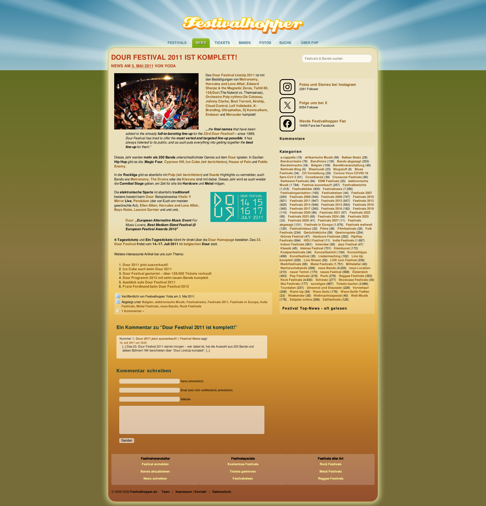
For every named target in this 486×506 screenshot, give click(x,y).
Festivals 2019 (363, 209)
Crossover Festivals (347, 177)
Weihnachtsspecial (328, 295)
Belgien (147, 302)
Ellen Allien (148, 205)
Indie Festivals (343, 240)
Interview (322, 244)
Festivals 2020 (300, 212)
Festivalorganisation (295, 193)
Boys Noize (123, 209)
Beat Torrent (241, 101)
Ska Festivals (290, 283)
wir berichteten (214, 162)
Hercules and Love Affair (225, 84)
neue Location (359, 268)
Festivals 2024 (328, 216)
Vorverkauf (361, 287)
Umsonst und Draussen (324, 287)
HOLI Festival (314, 240)
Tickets (222, 42)
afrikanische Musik (319, 157)
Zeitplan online (301, 299)
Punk (324, 275)
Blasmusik (316, 169)
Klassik (285, 248)
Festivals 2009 (331, 197)
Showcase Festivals (353, 279)
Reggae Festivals (351, 275)
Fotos (265, 42)
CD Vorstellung (313, 173)
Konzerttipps (357, 252)
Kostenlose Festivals (243, 464)
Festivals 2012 (331, 201)
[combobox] (337, 58)
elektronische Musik (170, 302)
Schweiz (322, 279)
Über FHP (309, 42)
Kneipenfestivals (292, 252)
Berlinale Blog (290, 169)
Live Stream (312, 260)
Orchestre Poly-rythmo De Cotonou (234, 96)
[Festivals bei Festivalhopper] (243, 19)
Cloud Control (217, 106)
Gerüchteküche (315, 232)
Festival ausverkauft (317, 185)
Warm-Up (297, 291)
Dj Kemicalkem (255, 110)
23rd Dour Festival (218, 133)
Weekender (296, 295)
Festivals (177, 42)
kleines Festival (311, 248)
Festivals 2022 (360, 212)
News (201, 42)
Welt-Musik (359, 295)
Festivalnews (196, 302)
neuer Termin (299, 272)
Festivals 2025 (358, 216)
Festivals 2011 (218, 302)
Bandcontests (290, 161)
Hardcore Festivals (326, 236)
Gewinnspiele (345, 232)
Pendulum (141, 201)
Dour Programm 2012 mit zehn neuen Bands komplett (165, 277)
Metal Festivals (147, 306)
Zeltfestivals (332, 299)
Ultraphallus (231, 110)
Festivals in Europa (244, 302)
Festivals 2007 (361, 193)
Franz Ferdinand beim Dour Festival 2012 (156, 286)
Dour (232, 157)
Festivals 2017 (300, 209)
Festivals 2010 (363, 197)
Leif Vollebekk (240, 106)
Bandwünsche (291, 165)
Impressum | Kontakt (191, 491)
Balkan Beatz (351, 157)
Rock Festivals (190, 306)
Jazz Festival (347, 244)
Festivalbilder (302, 189)
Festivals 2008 (300, 197)
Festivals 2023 (298, 216)
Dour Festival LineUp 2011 (233, 75)
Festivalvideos (300, 228)
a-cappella (288, 157)
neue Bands (169, 306)
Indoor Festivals (292, 244)
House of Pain (240, 162)
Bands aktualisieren (155, 471)
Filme (324, 228)
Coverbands (314, 177)
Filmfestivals (347, 228)
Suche (285, 42)
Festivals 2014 (300, 205)
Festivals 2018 (331, 209)
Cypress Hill (174, 162)
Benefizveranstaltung (348, 165)
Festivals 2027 (328, 220)
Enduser (212, 114)
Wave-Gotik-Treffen (355, 291)
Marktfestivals (290, 264)
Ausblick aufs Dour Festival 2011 (149, 282)
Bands (245, 42)
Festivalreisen (332, 193)
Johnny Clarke (217, 101)
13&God (212, 92)
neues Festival (330, 272)
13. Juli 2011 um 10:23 (133, 343)
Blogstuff (340, 169)
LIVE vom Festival (343, 260)
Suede (214, 174)
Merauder (234, 114)
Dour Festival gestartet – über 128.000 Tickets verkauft (167, 273)
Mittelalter (353, 264)
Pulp (171, 174)
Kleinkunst (342, 248)
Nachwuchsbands (293, 268)
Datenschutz (221, 491)
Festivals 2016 (363, 205)
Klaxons (188, 179)
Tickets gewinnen (243, 471)
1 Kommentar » (133, 311)
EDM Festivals (328, 181)
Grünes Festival (291, 236)
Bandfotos (318, 161)
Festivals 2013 (363, 201)
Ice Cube (193, 162)
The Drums (159, 179)
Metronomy (248, 79)
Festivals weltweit (359, 224)
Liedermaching (329, 256)
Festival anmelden (155, 464)
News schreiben (155, 478)
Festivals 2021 (330, 212)
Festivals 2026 (298, 220)
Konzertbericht (325, 252)
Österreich (360, 272)
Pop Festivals (300, 275)
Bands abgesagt (349, 161)
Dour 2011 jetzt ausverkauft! (145, 265)
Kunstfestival (299, 256)
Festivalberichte (354, 185)
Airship (258, 101)
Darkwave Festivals (294, 181)
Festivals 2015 (331, 205)
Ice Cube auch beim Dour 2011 (147, 269)
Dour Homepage (221, 239)
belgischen (192, 244)
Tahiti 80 (260, 88)
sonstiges (318, 283)
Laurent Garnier (146, 209)
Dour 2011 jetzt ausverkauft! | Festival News (168, 338)
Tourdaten (288, 287)
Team (165, 491)
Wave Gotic (321, 291)
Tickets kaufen (347, 283)
